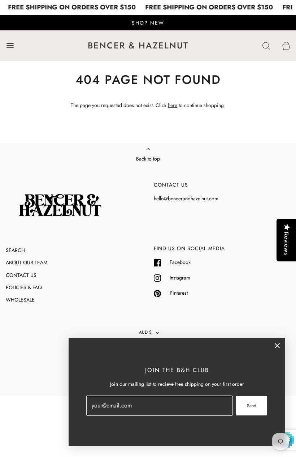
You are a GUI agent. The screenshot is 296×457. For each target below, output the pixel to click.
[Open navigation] (10, 46)
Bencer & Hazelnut (138, 45)
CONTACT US (21, 275)
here (172, 105)
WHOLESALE (20, 299)
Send (251, 405)
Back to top (148, 158)
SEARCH (15, 250)
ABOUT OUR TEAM (26, 262)
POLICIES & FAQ (24, 287)
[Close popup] (277, 346)
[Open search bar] (266, 46)
